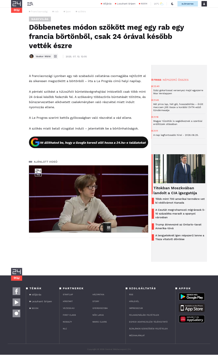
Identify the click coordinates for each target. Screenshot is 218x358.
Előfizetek (188, 4)
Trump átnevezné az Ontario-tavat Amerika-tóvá (178, 226)
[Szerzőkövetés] (55, 56)
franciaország (39, 11)
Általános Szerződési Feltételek (148, 328)
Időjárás (107, 3)
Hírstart (68, 301)
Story (95, 301)
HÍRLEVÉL (134, 301)
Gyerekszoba (100, 308)
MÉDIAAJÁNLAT (137, 335)
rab (56, 11)
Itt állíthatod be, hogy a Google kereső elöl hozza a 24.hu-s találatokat (93, 142)
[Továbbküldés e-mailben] (15, 83)
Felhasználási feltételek (144, 315)
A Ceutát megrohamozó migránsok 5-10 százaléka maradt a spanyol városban (180, 213)
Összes (183, 79)
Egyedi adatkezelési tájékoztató (148, 322)
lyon (68, 11)
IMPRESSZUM (136, 308)
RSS (131, 294)
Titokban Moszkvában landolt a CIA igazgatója (175, 190)
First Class (69, 315)
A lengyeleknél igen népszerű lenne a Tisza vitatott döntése (179, 237)
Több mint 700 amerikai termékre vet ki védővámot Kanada (180, 200)
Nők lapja (98, 315)
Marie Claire (99, 322)
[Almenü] (30, 4)
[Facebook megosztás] (15, 73)
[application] (88, 199)
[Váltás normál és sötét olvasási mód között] (172, 4)
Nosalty (67, 322)
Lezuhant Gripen (126, 3)
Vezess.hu (69, 308)
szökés (82, 11)
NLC (65, 328)
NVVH (144, 3)
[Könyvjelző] (15, 93)
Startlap (68, 294)
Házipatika (98, 294)
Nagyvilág (40, 19)
